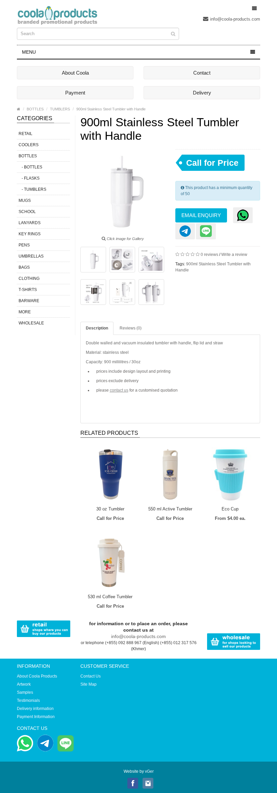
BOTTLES (35, 109)
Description (97, 328)
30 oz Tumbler (110, 508)
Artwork (24, 684)
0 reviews (209, 254)
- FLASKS (29, 178)
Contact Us (90, 676)
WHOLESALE (31, 323)
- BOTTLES (30, 167)
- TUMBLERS (32, 189)
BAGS (24, 267)
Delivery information (35, 708)
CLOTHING (29, 278)
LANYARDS (30, 222)
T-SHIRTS (28, 289)
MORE (25, 312)
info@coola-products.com (235, 19)
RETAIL (25, 133)
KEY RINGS (30, 234)
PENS (24, 245)
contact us (119, 390)
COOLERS (29, 144)
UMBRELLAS (31, 256)
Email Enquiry (201, 215)
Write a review (234, 254)
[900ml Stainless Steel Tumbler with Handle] (93, 259)
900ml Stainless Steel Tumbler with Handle (111, 109)
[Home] (18, 109)
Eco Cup (230, 508)
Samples (25, 692)
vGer (149, 771)
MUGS (25, 200)
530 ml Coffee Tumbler (110, 596)
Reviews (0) (131, 328)
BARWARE (29, 300)
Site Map (88, 684)
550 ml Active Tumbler (170, 508)
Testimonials (28, 700)
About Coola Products (37, 676)
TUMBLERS (60, 109)
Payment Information (36, 716)
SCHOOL (27, 211)
